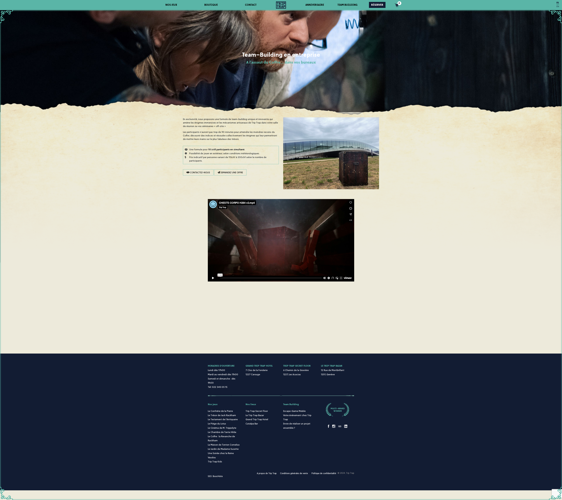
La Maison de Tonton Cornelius (224, 444)
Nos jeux (171, 4)
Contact (251, 4)
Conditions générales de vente (294, 473)
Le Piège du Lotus (217, 423)
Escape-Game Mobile (294, 410)
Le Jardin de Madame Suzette (223, 448)
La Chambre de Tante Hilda (222, 432)
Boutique (211, 4)
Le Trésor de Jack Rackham (222, 415)
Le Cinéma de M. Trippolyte (222, 427)
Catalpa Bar (252, 423)
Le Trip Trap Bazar (331, 365)
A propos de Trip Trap (267, 473)
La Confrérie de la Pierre (220, 410)
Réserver (377, 4)
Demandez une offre (231, 172)
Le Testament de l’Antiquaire (223, 419)
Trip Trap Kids (215, 461)
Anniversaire (314, 4)
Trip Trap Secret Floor (297, 365)
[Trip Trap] (281, 5)
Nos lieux (251, 404)
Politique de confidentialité (323, 473)
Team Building (347, 4)
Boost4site (218, 476)
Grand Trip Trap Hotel (259, 365)
